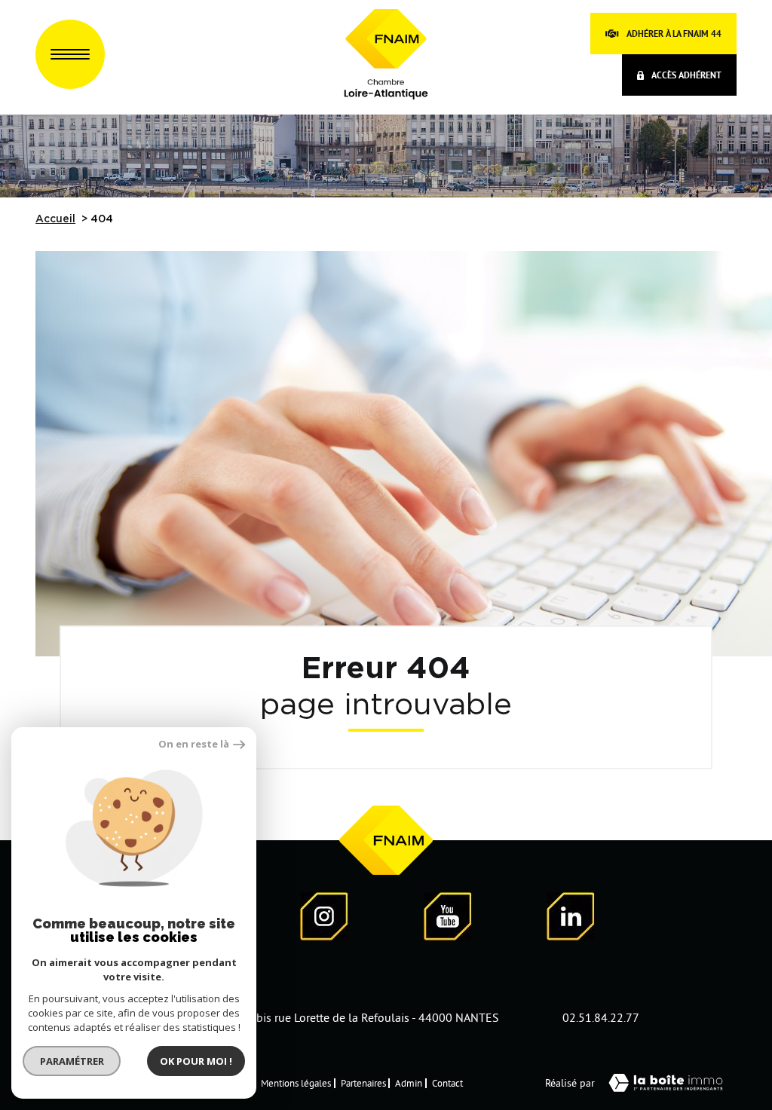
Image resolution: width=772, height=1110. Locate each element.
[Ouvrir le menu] (70, 54)
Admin (408, 1083)
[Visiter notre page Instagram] (324, 919)
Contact (447, 1083)
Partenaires (363, 1083)
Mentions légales (296, 1083)
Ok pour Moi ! (196, 1061)
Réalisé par (570, 1083)
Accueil (55, 219)
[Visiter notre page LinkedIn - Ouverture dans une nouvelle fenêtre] (570, 919)
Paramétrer (72, 1061)
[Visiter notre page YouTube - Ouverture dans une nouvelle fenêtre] (447, 919)
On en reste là (193, 744)
